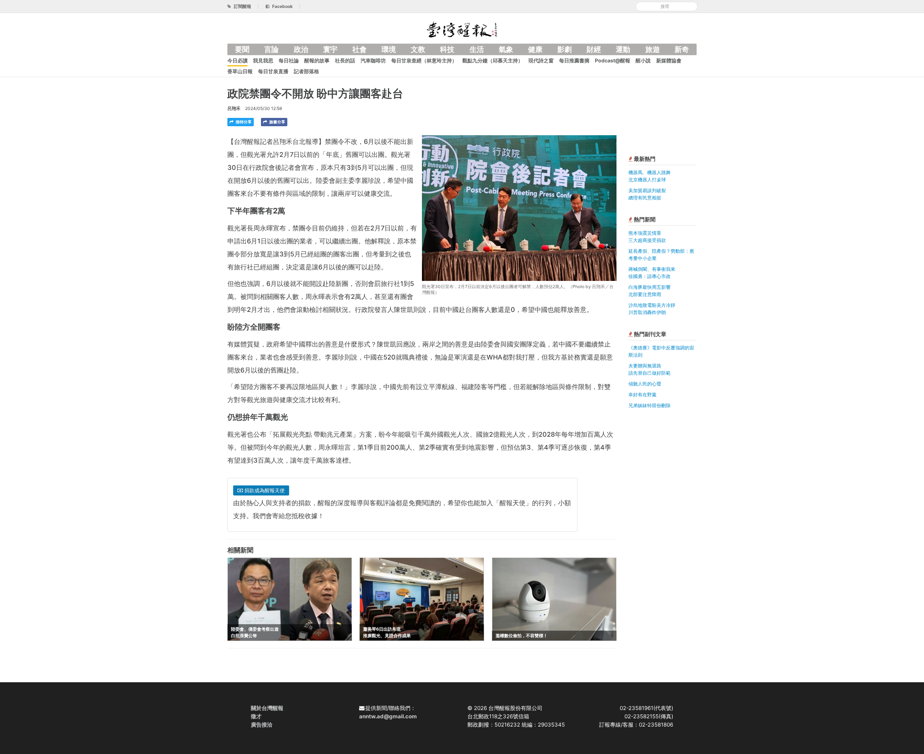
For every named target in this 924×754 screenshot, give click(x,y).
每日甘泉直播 (273, 71)
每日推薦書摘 (574, 60)
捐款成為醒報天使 (264, 490)
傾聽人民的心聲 (644, 384)
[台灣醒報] (462, 29)
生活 (477, 49)
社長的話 (345, 60)
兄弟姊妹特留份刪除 (649, 405)
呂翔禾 (233, 108)
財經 (594, 49)
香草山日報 (240, 71)
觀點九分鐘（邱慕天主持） (492, 60)
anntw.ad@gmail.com (388, 716)
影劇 (564, 49)
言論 (271, 49)
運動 (623, 49)
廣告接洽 (262, 724)
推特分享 (243, 121)
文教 (418, 49)
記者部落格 (306, 71)
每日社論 (289, 60)
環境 (389, 49)
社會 (359, 49)
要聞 (242, 49)
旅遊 (652, 49)
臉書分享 (276, 121)
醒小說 (643, 60)
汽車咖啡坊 (373, 60)
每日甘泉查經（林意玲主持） (424, 60)
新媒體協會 (668, 60)
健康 (535, 49)
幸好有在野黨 (642, 394)
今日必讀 (237, 60)
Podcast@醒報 (612, 60)
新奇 (682, 49)
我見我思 (263, 60)
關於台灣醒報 (267, 708)
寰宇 (330, 49)
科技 (447, 49)
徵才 (256, 716)
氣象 (506, 49)
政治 (301, 49)
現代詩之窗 (541, 60)
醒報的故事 (317, 60)
